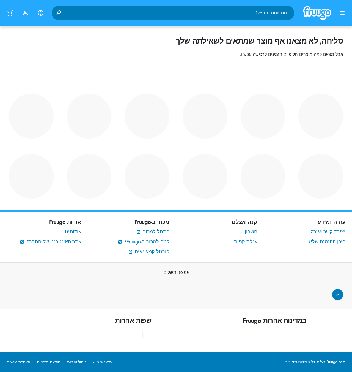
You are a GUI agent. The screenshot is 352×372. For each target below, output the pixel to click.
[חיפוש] (58, 12)
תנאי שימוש (102, 362)
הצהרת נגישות (18, 362)
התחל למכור (156, 232)
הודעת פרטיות (49, 362)
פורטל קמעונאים (152, 252)
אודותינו (73, 232)
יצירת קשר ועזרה (328, 232)
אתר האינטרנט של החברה (53, 242)
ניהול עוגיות (76, 362)
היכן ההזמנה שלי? (327, 242)
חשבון (251, 232)
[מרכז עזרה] (40, 12)
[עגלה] (9, 12)
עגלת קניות (245, 242)
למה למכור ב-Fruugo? (146, 242)
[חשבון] (25, 12)
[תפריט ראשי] (342, 12)
